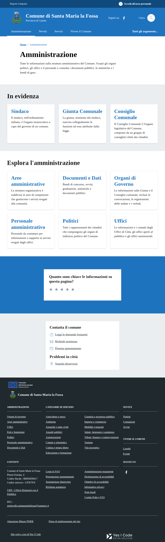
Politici (10, 437)
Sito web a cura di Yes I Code (26, 534)
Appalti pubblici (54, 432)
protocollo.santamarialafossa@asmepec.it (28, 505)
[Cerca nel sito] (151, 18)
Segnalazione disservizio (58, 482)
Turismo (88, 442)
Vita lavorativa (91, 447)
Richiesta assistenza (56, 487)
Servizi (58, 31)
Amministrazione (21, 31)
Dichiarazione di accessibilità (99, 476)
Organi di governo (16, 416)
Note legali (90, 492)
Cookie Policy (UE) (94, 497)
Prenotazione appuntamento (60, 476)
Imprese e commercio (95, 421)
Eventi (126, 453)
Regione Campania (18, 4)
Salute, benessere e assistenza (99, 432)
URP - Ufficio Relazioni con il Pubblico (22, 492)
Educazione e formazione (59, 452)
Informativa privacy (94, 487)
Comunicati (129, 421)
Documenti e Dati (16, 447)
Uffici (10, 427)
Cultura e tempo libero (57, 447)
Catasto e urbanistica (56, 442)
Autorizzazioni (53, 437)
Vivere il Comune (80, 31)
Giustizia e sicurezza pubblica (99, 416)
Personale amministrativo (20, 442)
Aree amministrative (17, 421)
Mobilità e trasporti (94, 427)
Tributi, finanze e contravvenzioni (101, 437)
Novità (43, 31)
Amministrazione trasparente (98, 471)
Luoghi (127, 448)
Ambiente (51, 421)
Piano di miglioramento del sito (64, 521)
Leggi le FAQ (53, 471)
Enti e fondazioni (15, 432)
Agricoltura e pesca (55, 416)
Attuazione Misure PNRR (20, 521)
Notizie (127, 416)
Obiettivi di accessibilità (96, 482)
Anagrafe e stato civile (57, 427)
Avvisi (126, 427)
